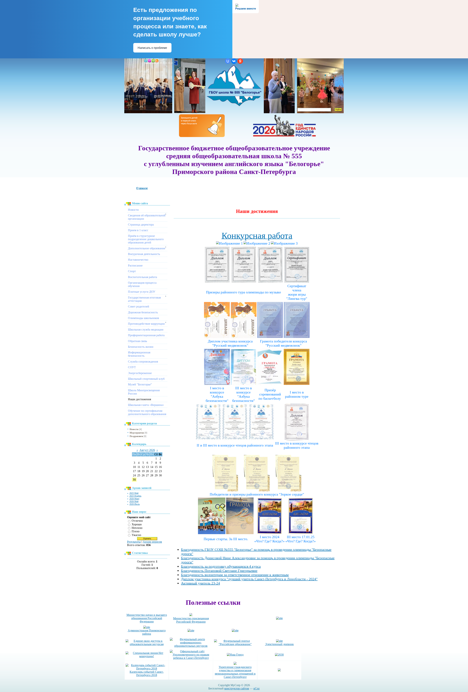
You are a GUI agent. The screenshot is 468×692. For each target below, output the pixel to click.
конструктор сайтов (236, 688)
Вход (153, 60)
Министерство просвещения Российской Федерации (191, 620)
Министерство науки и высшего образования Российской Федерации (147, 618)
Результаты (134, 541)
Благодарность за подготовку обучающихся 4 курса (221, 566)
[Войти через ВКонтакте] (234, 61)
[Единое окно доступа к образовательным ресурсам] (147, 644)
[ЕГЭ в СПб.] (279, 618)
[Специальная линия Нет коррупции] (147, 656)
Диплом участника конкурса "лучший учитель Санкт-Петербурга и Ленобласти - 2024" (249, 579)
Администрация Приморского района (147, 632)
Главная (145, 60)
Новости (134, 429)
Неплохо (137, 527)
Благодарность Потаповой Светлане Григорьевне (219, 571)
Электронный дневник (279, 644)
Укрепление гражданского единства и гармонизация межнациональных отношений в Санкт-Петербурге (235, 671)
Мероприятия (137, 432)
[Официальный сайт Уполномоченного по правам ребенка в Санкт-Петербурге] (191, 657)
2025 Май (133, 493)
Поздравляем (136, 436)
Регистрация (149, 60)
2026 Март (134, 498)
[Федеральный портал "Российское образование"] (235, 644)
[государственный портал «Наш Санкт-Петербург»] (235, 654)
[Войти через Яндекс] (240, 61)
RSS (156, 60)
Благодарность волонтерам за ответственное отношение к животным (235, 575)
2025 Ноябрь (135, 496)
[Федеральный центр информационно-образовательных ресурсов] (191, 645)
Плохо (135, 531)
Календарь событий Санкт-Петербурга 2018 (147, 673)
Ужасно (136, 535)
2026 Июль (134, 504)
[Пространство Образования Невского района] (191, 630)
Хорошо (137, 524)
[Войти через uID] (228, 61)
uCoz (256, 688)
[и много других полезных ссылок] (235, 630)
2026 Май (133, 501)
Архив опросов (152, 541)
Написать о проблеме (152, 47)
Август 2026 (147, 450)
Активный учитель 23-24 (200, 583)
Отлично (137, 520)
